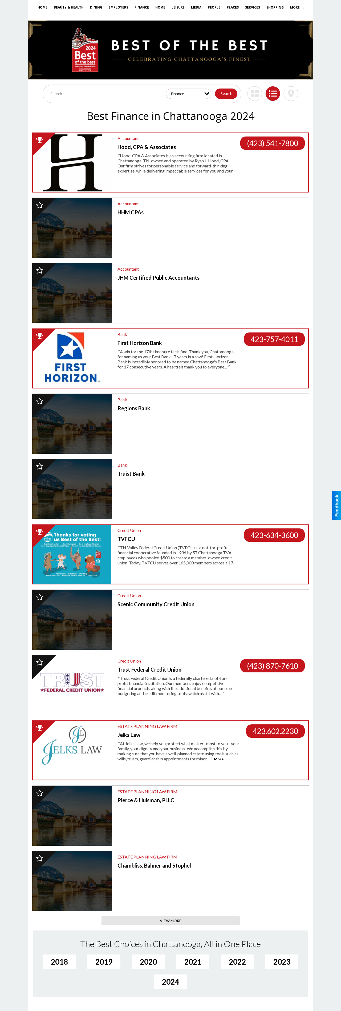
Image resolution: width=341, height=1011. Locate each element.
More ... (297, 7)
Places (233, 7)
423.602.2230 (275, 731)
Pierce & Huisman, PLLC (145, 800)
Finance (142, 7)
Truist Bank (131, 473)
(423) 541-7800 (272, 143)
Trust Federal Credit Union (149, 669)
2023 (281, 961)
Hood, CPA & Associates (146, 147)
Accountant (128, 138)
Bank (122, 334)
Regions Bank (133, 408)
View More (170, 920)
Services (252, 7)
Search (226, 93)
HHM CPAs (130, 212)
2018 (59, 961)
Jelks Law (128, 735)
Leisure (178, 7)
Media (196, 7)
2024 (170, 981)
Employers (118, 7)
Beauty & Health (69, 7)
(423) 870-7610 (272, 665)
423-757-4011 (274, 339)
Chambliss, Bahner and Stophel (154, 865)
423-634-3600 (274, 535)
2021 (192, 961)
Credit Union (129, 530)
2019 (103, 961)
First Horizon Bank (139, 343)
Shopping (275, 7)
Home (42, 7)
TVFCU (126, 539)
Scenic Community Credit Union (155, 604)
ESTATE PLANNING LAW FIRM (147, 726)
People (214, 7)
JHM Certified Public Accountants (158, 277)
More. (219, 759)
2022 (237, 961)
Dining (96, 7)
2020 (148, 961)
